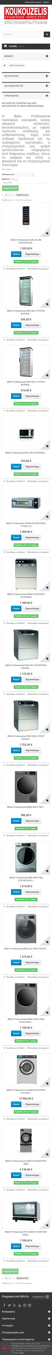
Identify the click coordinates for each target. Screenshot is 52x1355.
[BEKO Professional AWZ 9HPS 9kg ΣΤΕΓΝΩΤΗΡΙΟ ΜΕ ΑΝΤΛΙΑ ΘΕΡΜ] (26, 857)
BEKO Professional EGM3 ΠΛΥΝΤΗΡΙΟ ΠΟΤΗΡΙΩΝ (26, 595)
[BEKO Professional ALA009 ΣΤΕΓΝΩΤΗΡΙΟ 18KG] (26, 1141)
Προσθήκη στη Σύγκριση (39, 269)
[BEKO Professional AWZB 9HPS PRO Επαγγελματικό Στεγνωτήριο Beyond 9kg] (26, 787)
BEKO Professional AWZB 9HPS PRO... (26, 807)
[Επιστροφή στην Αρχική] (4, 65)
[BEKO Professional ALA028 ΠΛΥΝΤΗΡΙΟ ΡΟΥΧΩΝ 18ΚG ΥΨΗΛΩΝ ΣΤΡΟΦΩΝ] (26, 1070)
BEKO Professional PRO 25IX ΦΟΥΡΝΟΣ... (26, 453)
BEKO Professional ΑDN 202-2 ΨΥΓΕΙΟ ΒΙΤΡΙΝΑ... (26, 383)
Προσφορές (11, 95)
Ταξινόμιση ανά (8, 174)
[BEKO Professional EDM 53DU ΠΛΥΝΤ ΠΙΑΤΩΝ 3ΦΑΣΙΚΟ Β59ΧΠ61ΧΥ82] (26, 716)
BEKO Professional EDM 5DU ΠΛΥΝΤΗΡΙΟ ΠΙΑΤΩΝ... (26, 666)
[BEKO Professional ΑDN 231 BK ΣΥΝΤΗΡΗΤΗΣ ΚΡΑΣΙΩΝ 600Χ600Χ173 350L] (26, 220)
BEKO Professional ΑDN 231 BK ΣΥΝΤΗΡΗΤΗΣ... (26, 241)
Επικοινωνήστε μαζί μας (33, 2)
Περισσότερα (6, 169)
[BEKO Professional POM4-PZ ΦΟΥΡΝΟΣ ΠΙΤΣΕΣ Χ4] (26, 503)
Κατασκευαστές (13, 85)
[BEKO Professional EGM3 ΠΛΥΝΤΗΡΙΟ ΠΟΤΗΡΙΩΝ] (26, 574)
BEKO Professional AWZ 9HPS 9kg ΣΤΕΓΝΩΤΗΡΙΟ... (26, 879)
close (4, 1348)
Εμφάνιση (6, 179)
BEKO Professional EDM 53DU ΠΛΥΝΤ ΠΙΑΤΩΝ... (26, 737)
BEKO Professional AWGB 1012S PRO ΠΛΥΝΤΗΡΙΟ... (26, 1020)
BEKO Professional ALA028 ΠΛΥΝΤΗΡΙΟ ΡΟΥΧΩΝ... (26, 1091)
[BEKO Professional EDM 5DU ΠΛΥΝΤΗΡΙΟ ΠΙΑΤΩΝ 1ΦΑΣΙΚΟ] (26, 645)
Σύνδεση (46, 2)
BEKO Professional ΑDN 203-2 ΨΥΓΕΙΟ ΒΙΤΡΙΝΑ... (26, 312)
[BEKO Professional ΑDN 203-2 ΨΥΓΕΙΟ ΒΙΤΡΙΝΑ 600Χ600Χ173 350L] (26, 291)
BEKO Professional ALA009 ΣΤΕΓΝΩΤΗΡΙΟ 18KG (26, 1162)
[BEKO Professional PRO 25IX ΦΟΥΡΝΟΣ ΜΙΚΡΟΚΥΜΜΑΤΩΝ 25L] (26, 432)
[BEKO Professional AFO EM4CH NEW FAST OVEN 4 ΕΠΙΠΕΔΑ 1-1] (26, 1212)
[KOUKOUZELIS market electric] (26, 16)
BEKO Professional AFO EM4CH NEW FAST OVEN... (26, 1233)
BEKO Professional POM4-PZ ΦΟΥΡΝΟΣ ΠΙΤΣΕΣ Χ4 (26, 524)
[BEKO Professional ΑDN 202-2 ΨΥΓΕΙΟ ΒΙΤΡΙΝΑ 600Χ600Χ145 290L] (26, 362)
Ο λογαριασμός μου (13, 1332)
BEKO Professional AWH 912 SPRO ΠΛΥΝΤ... (26, 948)
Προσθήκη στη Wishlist (15, 269)
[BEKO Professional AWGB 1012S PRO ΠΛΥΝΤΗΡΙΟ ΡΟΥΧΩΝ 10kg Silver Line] (26, 999)
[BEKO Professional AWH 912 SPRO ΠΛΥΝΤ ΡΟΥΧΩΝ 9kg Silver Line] (26, 928)
